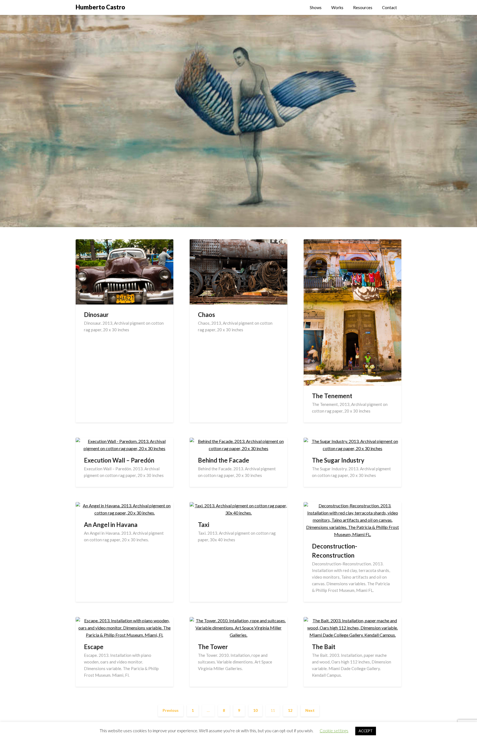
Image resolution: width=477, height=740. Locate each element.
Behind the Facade (223, 460)
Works (337, 7)
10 (255, 710)
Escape (94, 646)
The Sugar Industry (338, 460)
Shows (316, 7)
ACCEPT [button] (366, 731)
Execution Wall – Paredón (119, 460)
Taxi (203, 524)
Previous (171, 710)
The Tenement (332, 396)
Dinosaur (96, 314)
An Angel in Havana (110, 524)
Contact (389, 7)
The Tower (213, 646)
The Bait (323, 646)
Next (310, 710)
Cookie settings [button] (334, 730)
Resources (362, 7)
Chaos (206, 314)
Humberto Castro (100, 7)
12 (290, 710)
